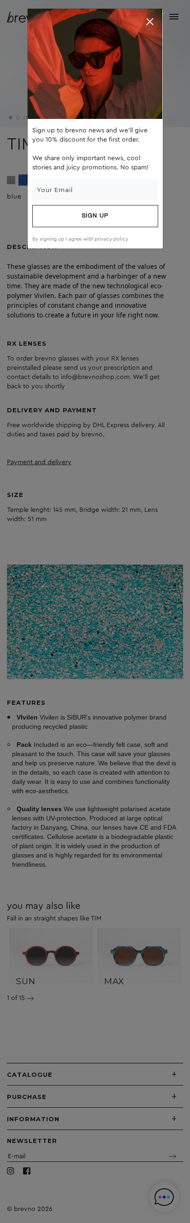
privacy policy (111, 239)
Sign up (95, 216)
